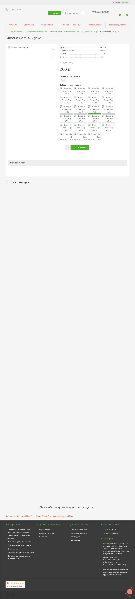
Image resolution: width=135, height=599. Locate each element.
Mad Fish (104, 51)
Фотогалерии (95, 25)
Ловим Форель (16, 32)
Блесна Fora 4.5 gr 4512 (17, 219)
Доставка (29, 25)
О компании (47, 25)
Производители (117, 25)
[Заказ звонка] (129, 591)
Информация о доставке (19, 542)
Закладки (75, 537)
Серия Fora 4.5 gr (89, 32)
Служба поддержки (48, 524)
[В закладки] (53, 49)
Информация (13, 524)
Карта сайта (44, 530)
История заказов (79, 533)
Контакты (43, 537)
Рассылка (75, 540)
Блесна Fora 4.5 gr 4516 (17, 474)
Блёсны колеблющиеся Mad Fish (64, 32)
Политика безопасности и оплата (20, 537)
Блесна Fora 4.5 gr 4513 (17, 283)
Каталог (56, 13)
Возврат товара (46, 533)
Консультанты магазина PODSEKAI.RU (19, 557)
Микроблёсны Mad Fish (36, 32)
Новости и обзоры (71, 25)
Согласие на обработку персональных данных (19, 531)
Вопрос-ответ (17, 162)
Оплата (13, 25)
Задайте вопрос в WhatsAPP (21, 552)
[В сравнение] (53, 55)
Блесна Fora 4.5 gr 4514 (17, 347)
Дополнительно (78, 524)
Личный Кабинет (79, 530)
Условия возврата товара (19, 545)
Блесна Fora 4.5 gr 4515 (17, 410)
